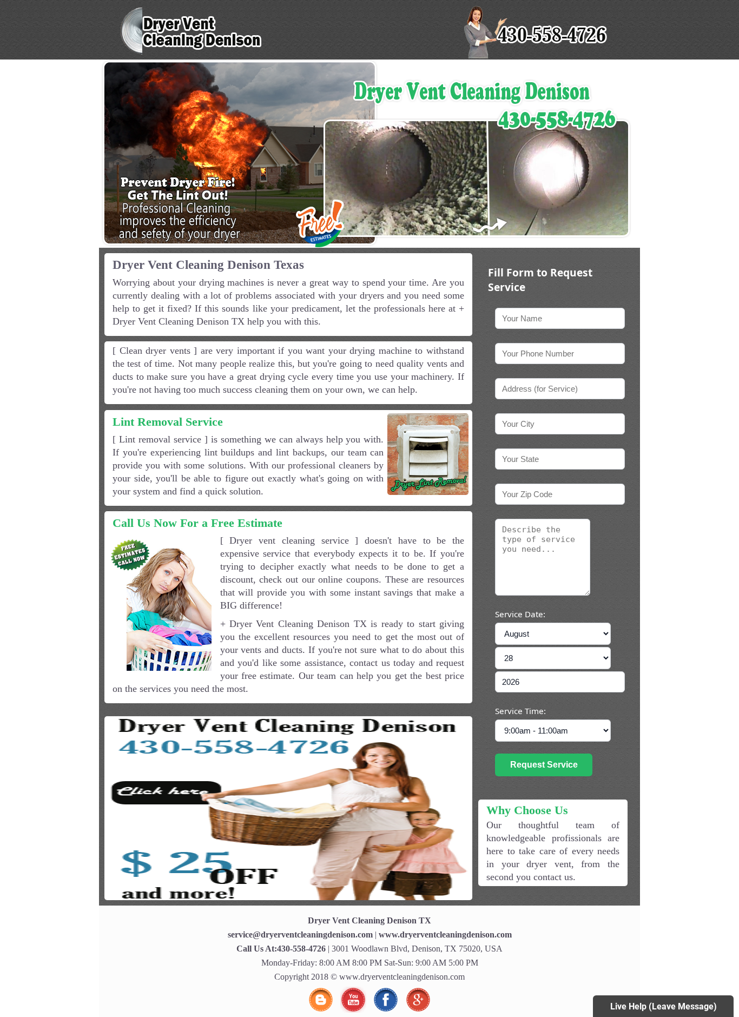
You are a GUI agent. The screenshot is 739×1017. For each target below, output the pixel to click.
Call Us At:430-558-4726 (281, 948)
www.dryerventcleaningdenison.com (445, 934)
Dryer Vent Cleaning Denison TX (369, 920)
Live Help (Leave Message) (663, 1006)
